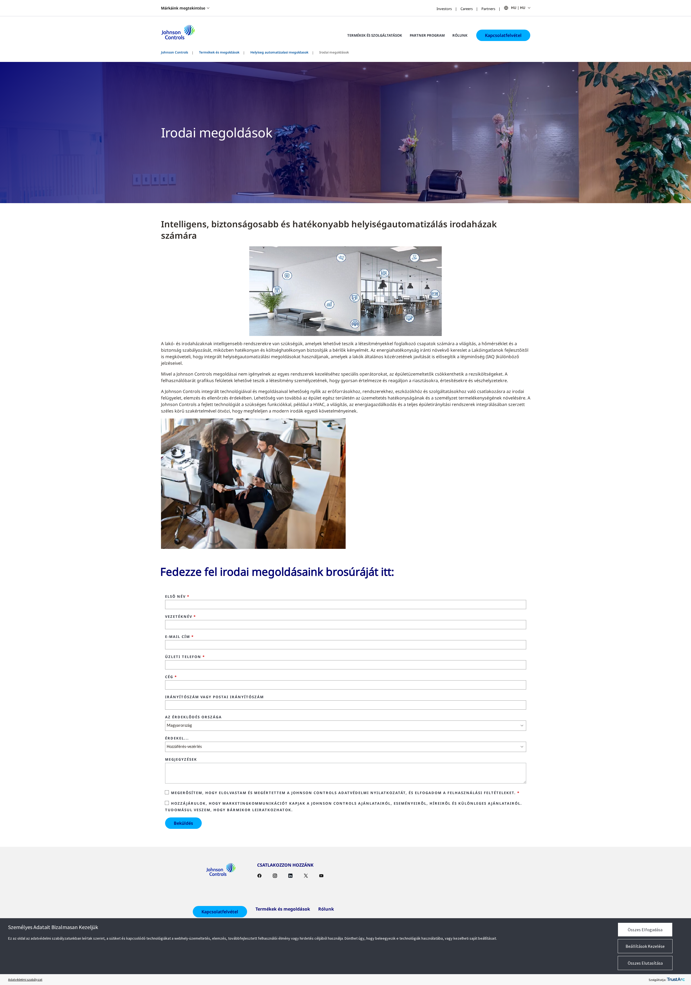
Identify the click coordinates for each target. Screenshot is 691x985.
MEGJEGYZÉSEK (181, 759)
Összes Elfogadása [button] (645, 929)
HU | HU (518, 7)
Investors (444, 8)
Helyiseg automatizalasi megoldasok (279, 52)
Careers (466, 8)
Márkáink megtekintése (183, 8)
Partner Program (427, 35)
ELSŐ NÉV (177, 596)
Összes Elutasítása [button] (645, 963)
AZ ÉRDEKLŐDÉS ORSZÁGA (193, 717)
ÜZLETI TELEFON (185, 657)
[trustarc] (675, 979)
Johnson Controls (174, 52)
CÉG (171, 677)
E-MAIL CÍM (179, 637)
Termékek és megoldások (219, 52)
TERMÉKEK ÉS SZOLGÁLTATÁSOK (374, 35)
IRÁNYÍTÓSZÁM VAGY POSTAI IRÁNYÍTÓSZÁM (214, 697)
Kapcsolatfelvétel (503, 35)
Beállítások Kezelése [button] (645, 946)
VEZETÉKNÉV (180, 617)
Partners (488, 8)
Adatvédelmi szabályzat (25, 979)
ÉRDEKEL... (177, 738)
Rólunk (460, 35)
